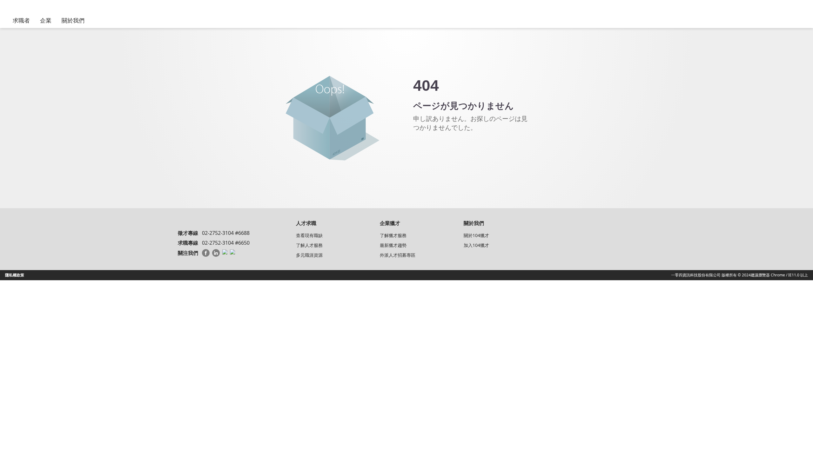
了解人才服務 (309, 245)
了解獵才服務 (393, 235)
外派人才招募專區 (397, 255)
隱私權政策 (14, 275)
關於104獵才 (476, 235)
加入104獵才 (476, 245)
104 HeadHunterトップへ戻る (448, 150)
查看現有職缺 (309, 235)
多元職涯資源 (309, 255)
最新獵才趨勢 (393, 245)
